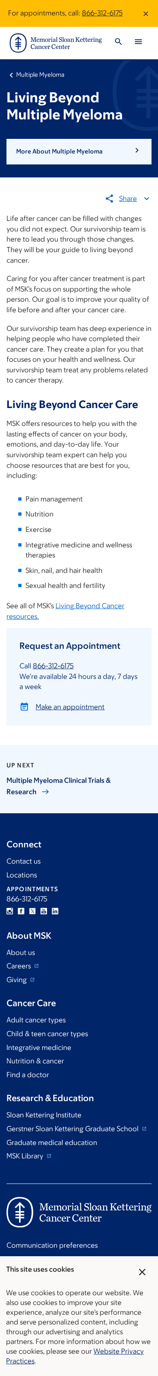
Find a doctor (27, 1075)
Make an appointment (70, 707)
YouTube (44, 911)
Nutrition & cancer (35, 1061)
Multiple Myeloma (40, 74)
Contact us (23, 861)
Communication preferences (52, 1245)
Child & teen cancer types (47, 1034)
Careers (19, 966)
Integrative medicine (38, 1047)
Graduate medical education (51, 1142)
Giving (17, 980)
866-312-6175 (102, 13)
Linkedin (55, 911)
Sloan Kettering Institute (43, 1115)
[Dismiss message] (146, 13)
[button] (79, 151)
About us (20, 952)
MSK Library (25, 1156)
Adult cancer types (36, 1020)
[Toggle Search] (118, 43)
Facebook (21, 911)
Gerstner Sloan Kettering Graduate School (73, 1129)
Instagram (9, 911)
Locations (21, 875)
